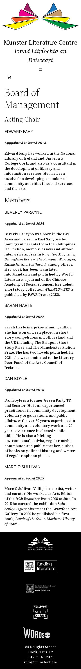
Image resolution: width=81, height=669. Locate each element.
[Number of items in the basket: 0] (9, 76)
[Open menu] (40, 69)
